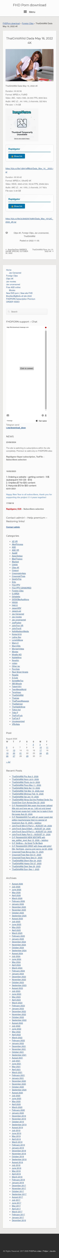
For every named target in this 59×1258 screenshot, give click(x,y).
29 (27, 756)
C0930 (15, 564)
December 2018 (19, 1150)
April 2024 (16, 965)
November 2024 (19, 944)
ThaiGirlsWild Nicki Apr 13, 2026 (26, 788)
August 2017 (17, 1197)
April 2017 (16, 1208)
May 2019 (16, 1136)
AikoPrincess (17, 544)
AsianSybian (17, 555)
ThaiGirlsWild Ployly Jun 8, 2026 (26, 782)
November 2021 (19, 1049)
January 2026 (18, 904)
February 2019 (18, 1144)
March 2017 (17, 1211)
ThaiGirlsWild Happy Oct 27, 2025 (26, 863)
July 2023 (16, 991)
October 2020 (18, 1086)
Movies (12, 290)
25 (47, 753)
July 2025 (16, 921)
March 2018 (17, 1176)
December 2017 (19, 1185)
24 (41, 753)
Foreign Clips (27, 23)
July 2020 (16, 1095)
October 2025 (18, 912)
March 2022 (17, 1037)
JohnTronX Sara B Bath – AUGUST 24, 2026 (31, 828)
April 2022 (16, 1034)
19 (7, 753)
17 (41, 750)
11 (47, 747)
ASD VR (15, 550)
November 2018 (19, 1153)
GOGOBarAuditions (20, 599)
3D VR (15, 541)
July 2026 (16, 886)
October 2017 (18, 1191)
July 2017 (16, 1200)
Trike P (15, 712)
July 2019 (16, 1130)
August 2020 (17, 1092)
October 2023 (18, 982)
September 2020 (19, 1089)
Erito (14, 582)
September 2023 (19, 985)
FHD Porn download (29, 5)
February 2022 (18, 1040)
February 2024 (18, 970)
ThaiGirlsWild (29, 236)
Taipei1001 (17, 686)
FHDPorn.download (11, 23)
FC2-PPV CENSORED (21, 587)
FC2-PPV (16, 584)
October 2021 (18, 1052)
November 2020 (19, 1084)
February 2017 (18, 1214)
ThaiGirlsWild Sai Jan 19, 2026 (25, 796)
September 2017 (19, 1194)
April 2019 (16, 1139)
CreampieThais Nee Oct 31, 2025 (26, 854)
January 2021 (18, 1078)
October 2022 (18, 1017)
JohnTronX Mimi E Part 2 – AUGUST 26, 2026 (32, 825)
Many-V (15, 643)
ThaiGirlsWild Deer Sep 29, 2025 (26, 866)
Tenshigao (16, 692)
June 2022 (16, 1028)
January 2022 (18, 1043)
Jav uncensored (41, 232)
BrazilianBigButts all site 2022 (19, 296)
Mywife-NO (17, 654)
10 (41, 747)
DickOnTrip (16, 579)
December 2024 (19, 941)
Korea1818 (17, 634)
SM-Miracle (17, 683)
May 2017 (16, 1205)
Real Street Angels (20, 672)
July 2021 (16, 1060)
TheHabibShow (18, 706)
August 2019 (17, 1127)
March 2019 (17, 1142)
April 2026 (16, 895)
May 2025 (16, 927)
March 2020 (17, 1107)
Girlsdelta (16, 596)
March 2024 (17, 967)
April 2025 (16, 930)
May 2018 (16, 1171)
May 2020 (16, 1101)
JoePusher (16, 622)
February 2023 (18, 1005)
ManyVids (16, 645)
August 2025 (17, 918)
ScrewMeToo (17, 680)
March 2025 (17, 933)
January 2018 (18, 1182)
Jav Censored (15, 272)
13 (14, 750)
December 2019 (19, 1115)
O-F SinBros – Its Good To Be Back (27, 843)
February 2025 (18, 936)
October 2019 (18, 1121)
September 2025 (19, 915)
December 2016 (19, 1220)
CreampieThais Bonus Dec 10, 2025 (27, 851)
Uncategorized (18, 721)
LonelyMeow (17, 640)
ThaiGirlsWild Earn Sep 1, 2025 (25, 869)
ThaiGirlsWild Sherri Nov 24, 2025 (26, 860)
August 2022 (17, 1023)
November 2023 (19, 979)
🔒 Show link (16, 156)
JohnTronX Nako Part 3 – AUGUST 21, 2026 (31, 834)
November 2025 (19, 909)
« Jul (8, 761)
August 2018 (17, 1162)
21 (20, 753)
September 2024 (19, 950)
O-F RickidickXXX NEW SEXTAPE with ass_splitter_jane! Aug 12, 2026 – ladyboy (30, 839)
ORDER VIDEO (12, 301)
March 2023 (17, 1002)
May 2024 (16, 962)
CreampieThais (18, 576)
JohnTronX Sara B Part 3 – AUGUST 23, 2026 (32, 831)
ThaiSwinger (17, 703)
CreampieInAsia (19, 573)
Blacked (15, 561)
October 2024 (18, 947)
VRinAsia (16, 724)
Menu (31, 12)
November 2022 (19, 1014)
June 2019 (16, 1133)
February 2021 (18, 1075)
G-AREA (15, 593)
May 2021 (16, 1066)
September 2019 (19, 1124)
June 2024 (16, 959)
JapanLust (16, 611)
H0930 (15, 602)
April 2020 (16, 1104)
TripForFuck (17, 715)
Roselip (15, 674)
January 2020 (18, 1113)
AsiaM (14, 553)
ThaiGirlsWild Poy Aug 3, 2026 (25, 776)
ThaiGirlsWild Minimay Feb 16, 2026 (27, 793)
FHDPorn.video (35, 1251)
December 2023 (19, 976)
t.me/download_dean (16, 427)
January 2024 (18, 973)
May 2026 (16, 892)
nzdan (14, 663)
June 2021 (16, 1063)
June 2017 (16, 1202)
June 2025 (16, 924)
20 (14, 753)
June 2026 (16, 889)
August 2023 (17, 988)
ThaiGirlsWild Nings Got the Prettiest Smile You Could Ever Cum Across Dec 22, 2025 (32, 801)
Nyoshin (15, 660)
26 (7, 756)
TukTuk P (16, 718)
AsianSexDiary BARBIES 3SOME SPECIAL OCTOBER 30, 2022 (16, 251)
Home (8, 269)
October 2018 (18, 1156)
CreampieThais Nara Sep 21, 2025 (27, 857)
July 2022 (16, 1025)
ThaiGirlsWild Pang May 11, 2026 (26, 785)
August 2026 (17, 883)
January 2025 (18, 938)
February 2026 (18, 901)
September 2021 (19, 1055)
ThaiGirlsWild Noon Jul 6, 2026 (25, 779)
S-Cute (15, 677)
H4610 (15, 605)
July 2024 (16, 956)
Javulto (52, 1251)
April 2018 (16, 1173)
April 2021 (16, 1069)
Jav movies (11, 281)
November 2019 (19, 1118)
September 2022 (19, 1020)
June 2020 (16, 1098)
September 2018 (19, 1159)
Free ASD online (13, 287)
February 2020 (18, 1110)
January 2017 (18, 1217)
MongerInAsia (18, 648)
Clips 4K (17, 232)
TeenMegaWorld (19, 689)
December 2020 (19, 1081)
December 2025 (19, 907)
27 (14, 756)
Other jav (16, 666)
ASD (14, 547)
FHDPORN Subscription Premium (20, 298)
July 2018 (16, 1165)
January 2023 (18, 1008)
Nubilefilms (16, 657)
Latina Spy (16, 637)
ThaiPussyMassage (20, 701)
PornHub (16, 669)
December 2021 (19, 1046)
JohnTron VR (17, 625)
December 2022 (19, 1011)
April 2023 (16, 999)
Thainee (15, 698)
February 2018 (18, 1179)
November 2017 (19, 1188)
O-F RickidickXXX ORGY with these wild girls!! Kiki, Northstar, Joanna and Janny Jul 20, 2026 (32, 847)
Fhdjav (45, 1251)
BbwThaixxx (17, 558)
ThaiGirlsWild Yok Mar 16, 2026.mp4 (28, 790)
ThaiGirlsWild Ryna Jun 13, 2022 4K (43, 250)
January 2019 (18, 1147)
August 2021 (17, 1057)
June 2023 (16, 994)
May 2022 (16, 1031)
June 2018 (16, 1168)
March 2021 (17, 1072)
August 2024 (17, 953)
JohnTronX (16, 628)
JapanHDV (16, 608)
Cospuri (15, 570)
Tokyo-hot (16, 709)
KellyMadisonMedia (20, 631)
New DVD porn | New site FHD (19, 293)
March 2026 (17, 898)
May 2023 (16, 996)
